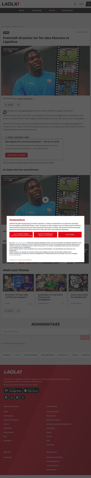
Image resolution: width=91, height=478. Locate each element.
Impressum (12, 259)
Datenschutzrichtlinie (25, 259)
